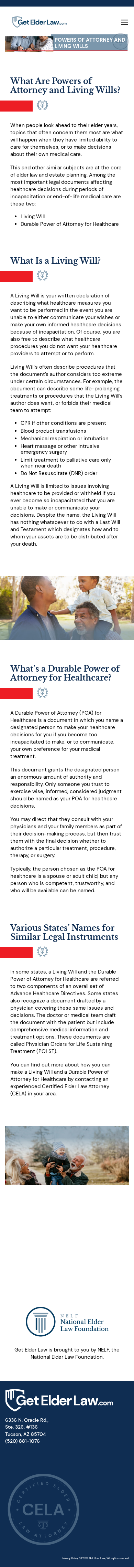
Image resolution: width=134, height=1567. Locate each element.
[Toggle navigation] (124, 22)
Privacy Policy (70, 1558)
